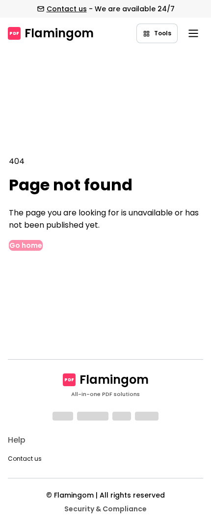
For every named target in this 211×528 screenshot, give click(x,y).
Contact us (67, 9)
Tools (162, 33)
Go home (25, 245)
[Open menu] (193, 33)
